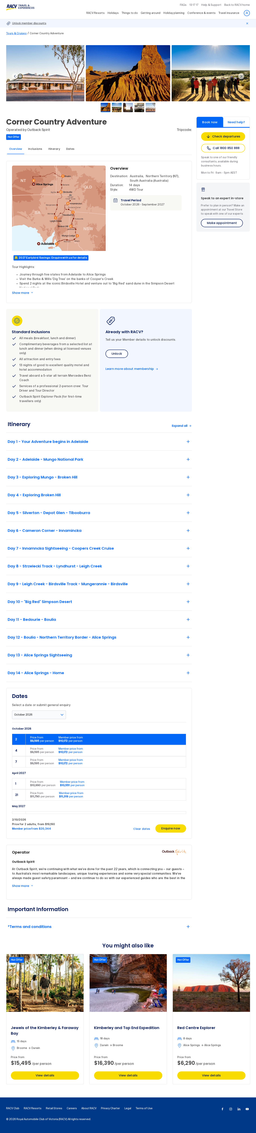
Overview (15, 149)
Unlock (117, 354)
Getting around (151, 13)
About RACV (89, 1108)
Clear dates (141, 829)
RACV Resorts (95, 13)
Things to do (130, 13)
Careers (72, 1108)
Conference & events (201, 13)
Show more (20, 293)
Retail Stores (54, 1108)
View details (45, 1075)
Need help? (236, 122)
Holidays (113, 13)
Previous (15, 76)
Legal (127, 1108)
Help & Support (211, 5)
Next (241, 76)
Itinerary (54, 149)
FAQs (183, 5)
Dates (70, 149)
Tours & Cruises (16, 33)
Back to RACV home (237, 5)
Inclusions (35, 149)
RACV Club (12, 1108)
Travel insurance (229, 13)
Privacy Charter (110, 1108)
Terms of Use (144, 1108)
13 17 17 (193, 5)
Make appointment (222, 223)
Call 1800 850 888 (226, 148)
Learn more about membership (130, 369)
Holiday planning (173, 13)
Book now (209, 122)
